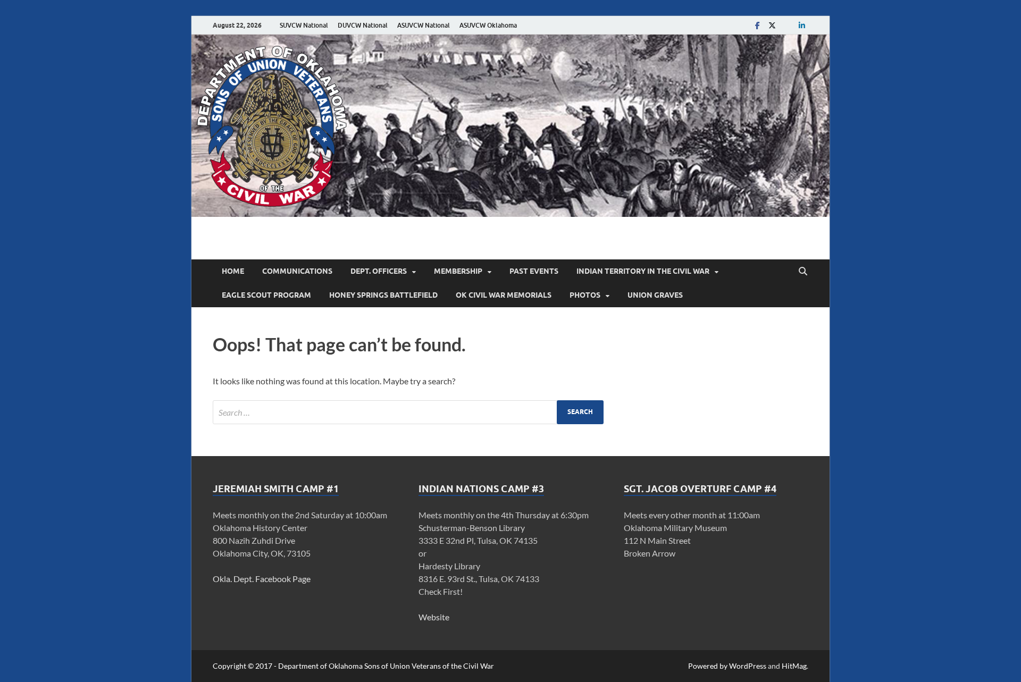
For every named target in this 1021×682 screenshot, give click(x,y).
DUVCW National (363, 25)
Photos (585, 295)
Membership (458, 271)
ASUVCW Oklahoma (488, 25)
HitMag (794, 665)
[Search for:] (408, 412)
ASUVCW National (423, 25)
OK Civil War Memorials (503, 295)
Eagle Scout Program (266, 295)
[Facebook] (757, 25)
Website (434, 617)
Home (233, 271)
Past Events (533, 271)
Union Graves (655, 295)
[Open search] (803, 271)
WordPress (747, 665)
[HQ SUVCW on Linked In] (802, 25)
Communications (297, 271)
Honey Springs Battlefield (383, 295)
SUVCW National (304, 25)
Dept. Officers (378, 271)
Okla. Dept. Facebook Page (262, 579)
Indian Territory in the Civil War (642, 271)
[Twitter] (772, 25)
